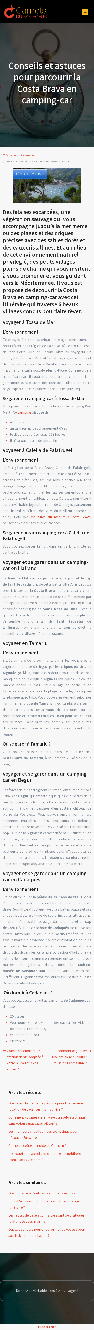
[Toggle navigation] (85, 11)
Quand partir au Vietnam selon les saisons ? (42, 1193)
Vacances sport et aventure (20, 155)
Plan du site (47, 1327)
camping (24, 412)
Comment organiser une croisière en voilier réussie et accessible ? (69, 1056)
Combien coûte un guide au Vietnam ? (37, 1145)
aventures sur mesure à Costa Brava (60, 517)
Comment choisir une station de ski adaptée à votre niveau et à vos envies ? (25, 1060)
